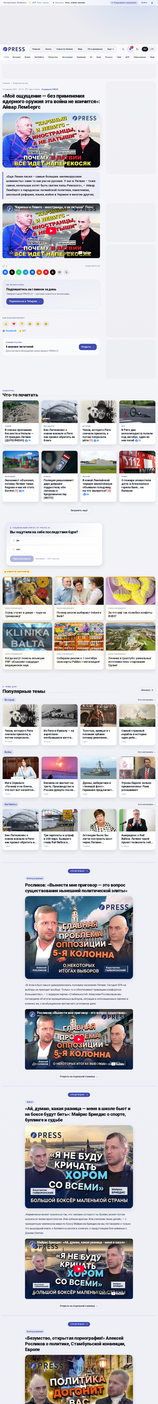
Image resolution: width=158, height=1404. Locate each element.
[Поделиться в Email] (59, 272)
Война (27, 57)
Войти (144, 3)
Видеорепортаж (20, 83)
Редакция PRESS (50, 89)
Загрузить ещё (79, 510)
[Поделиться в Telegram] (25, 272)
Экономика (67, 57)
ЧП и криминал (94, 49)
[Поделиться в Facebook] (5, 272)
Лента (48, 49)
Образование (140, 57)
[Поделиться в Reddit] (39, 272)
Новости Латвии (64, 49)
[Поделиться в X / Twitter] (12, 272)
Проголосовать (22, 558)
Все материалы (147, 700)
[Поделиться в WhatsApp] (19, 272)
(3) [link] (109, 490)
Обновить (147, 690)
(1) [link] (91, 440)
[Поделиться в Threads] (53, 272)
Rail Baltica (39, 57)
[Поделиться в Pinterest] (46, 272)
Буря (99, 57)
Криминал (81, 57)
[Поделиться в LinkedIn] (32, 272)
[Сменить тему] (137, 49)
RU (145, 49)
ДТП (127, 57)
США (119, 57)
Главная (36, 49)
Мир (80, 49)
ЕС (91, 57)
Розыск (108, 57)
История (16, 57)
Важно (30, 1102)
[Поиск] (123, 49)
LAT (152, 49)
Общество (53, 57)
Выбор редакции (35, 878)
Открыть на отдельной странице (79, 1076)
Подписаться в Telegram (25, 301)
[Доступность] (152, 3)
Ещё (109, 49)
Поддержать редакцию (124, 2)
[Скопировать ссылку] (66, 272)
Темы (6, 57)
